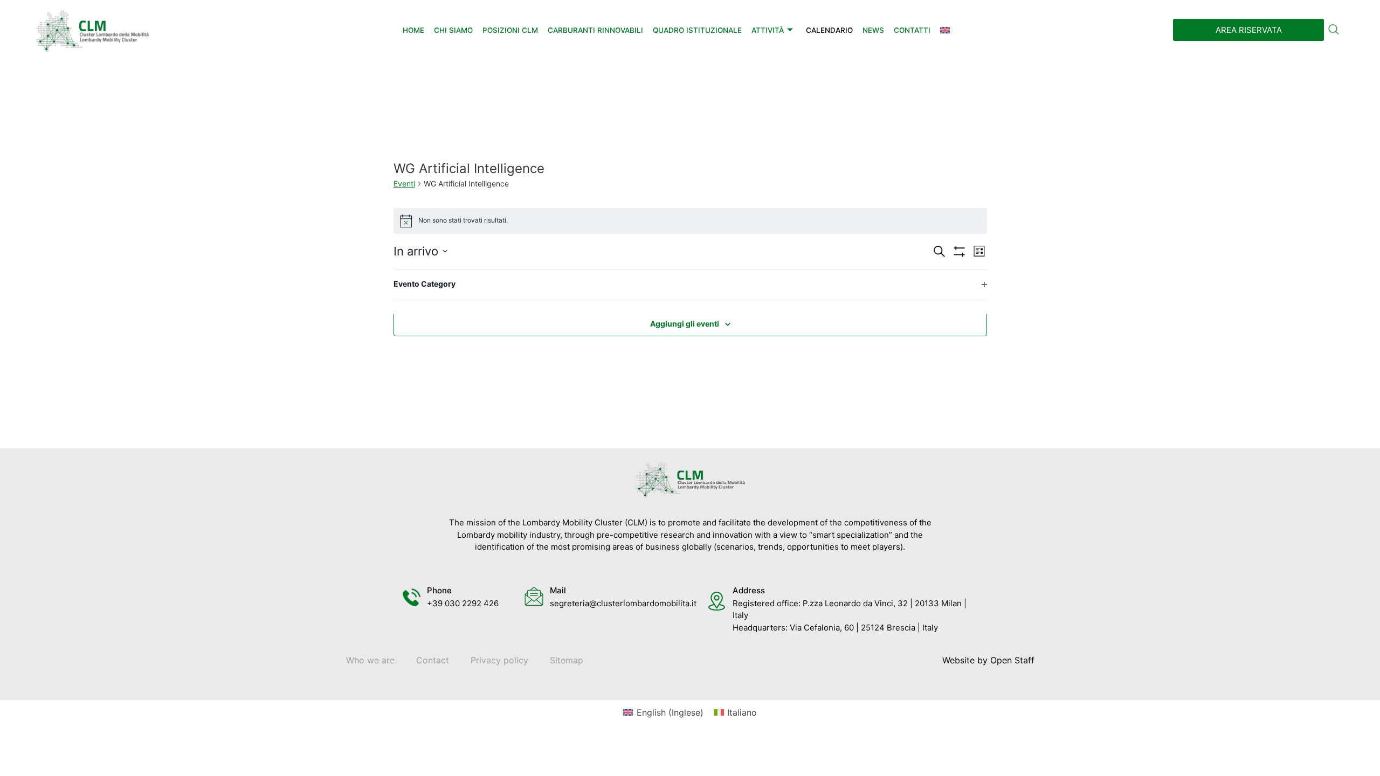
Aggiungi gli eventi (684, 323)
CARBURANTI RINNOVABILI (595, 30)
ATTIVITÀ (767, 30)
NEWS (873, 30)
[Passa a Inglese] (945, 30)
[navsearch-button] (1334, 30)
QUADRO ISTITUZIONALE (697, 30)
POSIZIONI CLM (510, 30)
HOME (413, 30)
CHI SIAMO (453, 30)
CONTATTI (912, 30)
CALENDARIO (829, 30)
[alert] (690, 221)
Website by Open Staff (988, 660)
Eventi (404, 183)
